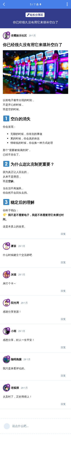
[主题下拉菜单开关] (67, 4)
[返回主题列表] (4, 4)
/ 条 (34, 4)
